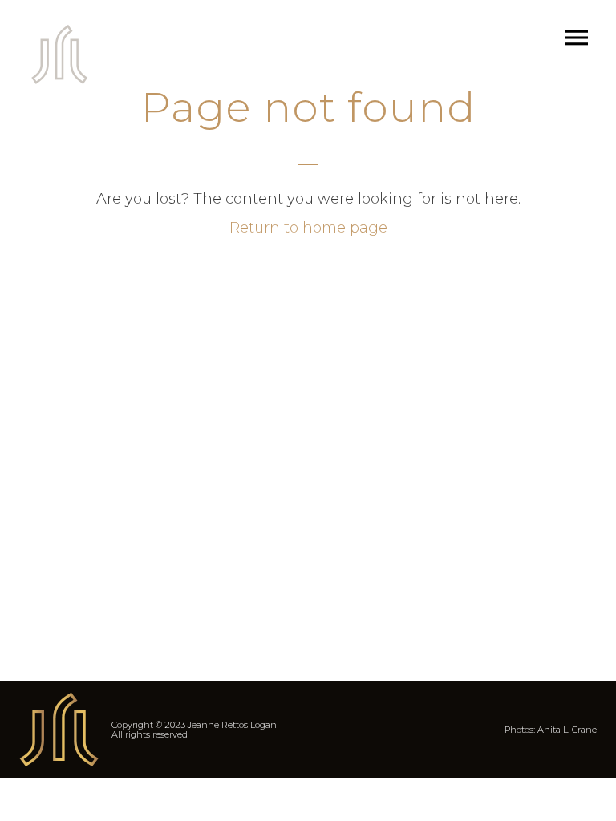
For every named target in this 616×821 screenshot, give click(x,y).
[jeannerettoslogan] (60, 54)
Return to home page (308, 228)
